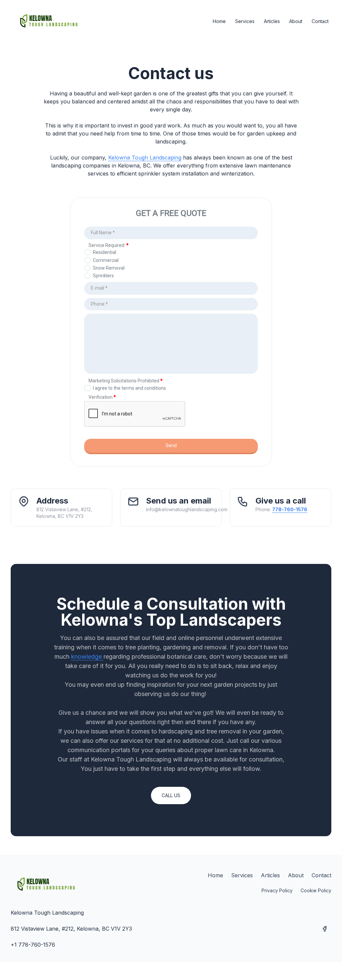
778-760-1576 (289, 509)
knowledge (87, 656)
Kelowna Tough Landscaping (144, 157)
